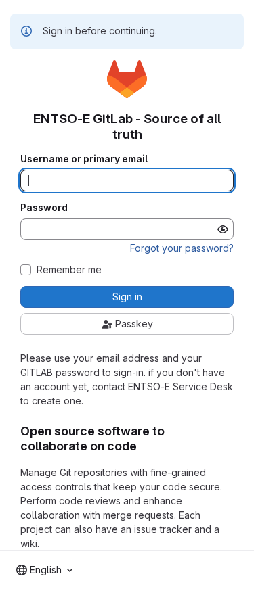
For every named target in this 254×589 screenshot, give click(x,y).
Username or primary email (84, 159)
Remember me (69, 269)
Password (44, 207)
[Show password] (223, 229)
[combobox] (44, 570)
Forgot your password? (182, 248)
